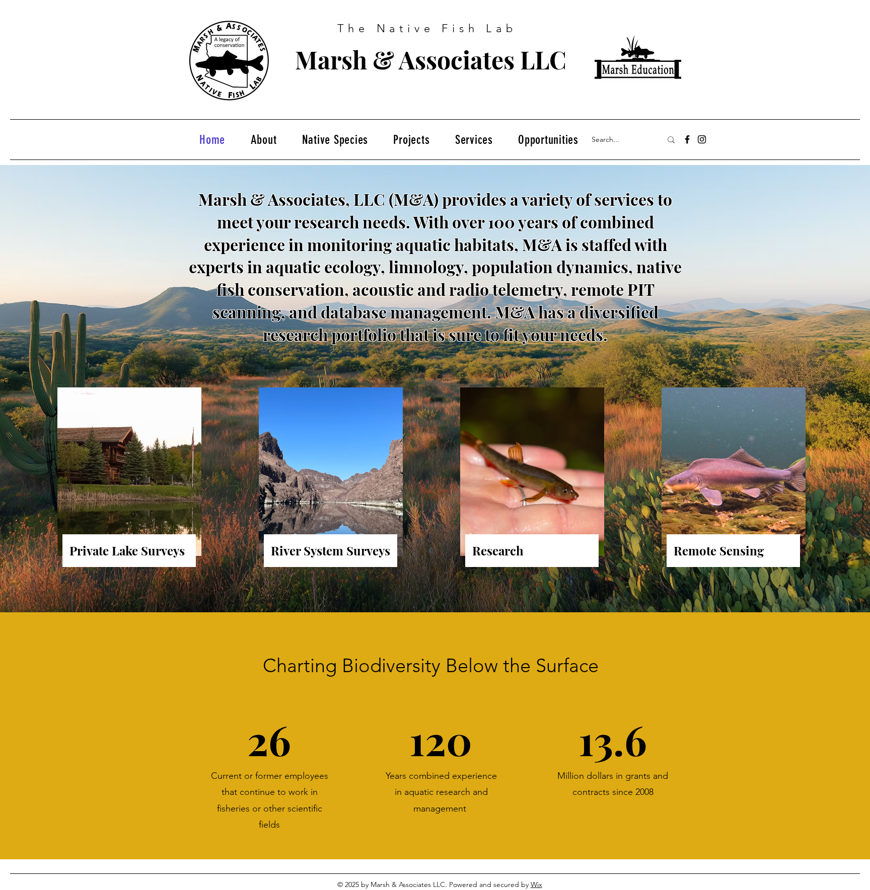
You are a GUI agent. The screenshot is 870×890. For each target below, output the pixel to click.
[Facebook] (687, 139)
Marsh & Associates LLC (430, 59)
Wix (536, 884)
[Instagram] (701, 139)
